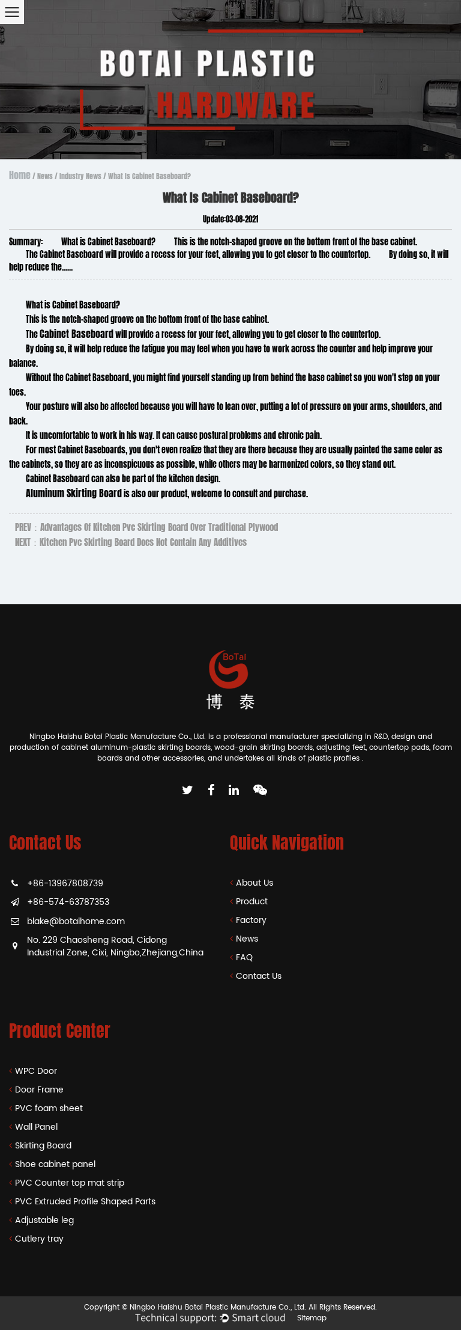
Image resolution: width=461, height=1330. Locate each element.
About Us (254, 883)
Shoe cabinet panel (55, 1164)
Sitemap (312, 1318)
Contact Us (259, 976)
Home (20, 175)
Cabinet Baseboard (76, 334)
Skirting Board (43, 1146)
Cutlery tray (39, 1239)
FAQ (244, 957)
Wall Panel (36, 1127)
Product (252, 902)
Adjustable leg (44, 1220)
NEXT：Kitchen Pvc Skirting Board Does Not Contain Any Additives (131, 542)
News (45, 176)
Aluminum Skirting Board (74, 493)
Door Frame (39, 1090)
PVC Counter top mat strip (69, 1183)
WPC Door (36, 1071)
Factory (251, 920)
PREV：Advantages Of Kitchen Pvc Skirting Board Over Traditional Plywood (146, 527)
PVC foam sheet (49, 1108)
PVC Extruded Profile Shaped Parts (85, 1202)
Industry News (80, 176)
